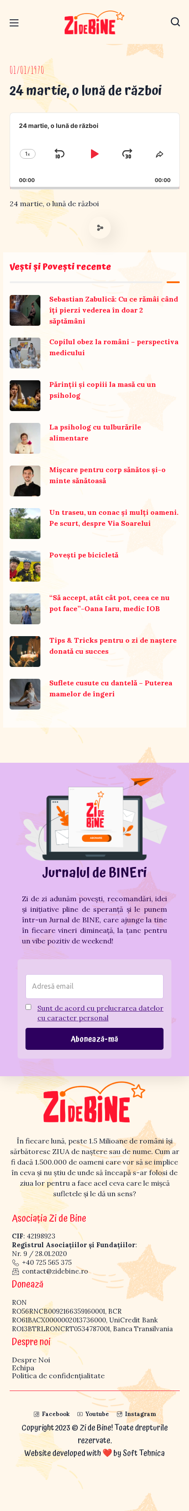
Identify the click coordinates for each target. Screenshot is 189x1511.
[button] (175, 22)
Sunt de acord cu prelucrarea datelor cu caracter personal (100, 1013)
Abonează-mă (94, 1039)
